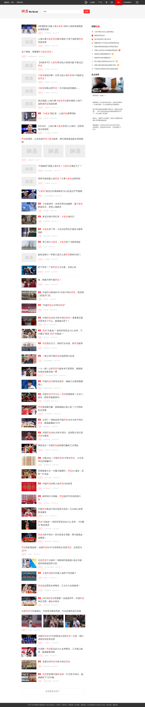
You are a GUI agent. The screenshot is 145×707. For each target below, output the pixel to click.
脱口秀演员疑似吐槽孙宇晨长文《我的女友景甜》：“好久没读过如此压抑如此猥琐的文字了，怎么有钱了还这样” (107, 111)
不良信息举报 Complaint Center (96, 705)
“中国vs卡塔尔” (53, 305)
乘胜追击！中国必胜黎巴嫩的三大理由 (58, 445)
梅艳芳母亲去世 (99, 35)
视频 (40, 118)
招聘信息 (70, 705)
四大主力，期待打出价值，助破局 (62, 343)
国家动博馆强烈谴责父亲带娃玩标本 (106, 47)
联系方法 (64, 705)
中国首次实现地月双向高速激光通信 (106, 69)
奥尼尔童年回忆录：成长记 (58, 216)
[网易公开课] (93, 2)
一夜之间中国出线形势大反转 (58, 355)
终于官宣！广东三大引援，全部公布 (57, 267)
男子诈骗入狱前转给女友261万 (104, 61)
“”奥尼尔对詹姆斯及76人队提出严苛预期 (60, 191)
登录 (118, 2)
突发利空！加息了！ (99, 95)
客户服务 (77, 705)
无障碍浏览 (20, 2)
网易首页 (6, 2)
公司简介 (58, 705)
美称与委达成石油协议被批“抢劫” (105, 65)
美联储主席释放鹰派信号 (102, 54)
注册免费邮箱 (127, 2)
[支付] (107, 2)
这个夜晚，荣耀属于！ (37, 51)
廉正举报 (109, 705)
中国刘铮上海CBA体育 (57, 483)
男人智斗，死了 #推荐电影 (61, 241)
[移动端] (86, 2)
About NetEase (50, 705)
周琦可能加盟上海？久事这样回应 (59, 178)
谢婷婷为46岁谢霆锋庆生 (102, 58)
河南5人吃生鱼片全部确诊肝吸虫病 (106, 50)
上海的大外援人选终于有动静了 (59, 573)
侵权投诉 (115, 705)
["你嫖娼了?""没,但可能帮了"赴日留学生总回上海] (107, 85)
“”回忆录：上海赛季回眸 (59, 113)
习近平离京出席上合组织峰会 (104, 32)
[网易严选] (100, 2)
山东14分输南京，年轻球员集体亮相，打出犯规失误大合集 (51, 611)
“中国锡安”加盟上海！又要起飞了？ (60, 165)
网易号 (40, 33)
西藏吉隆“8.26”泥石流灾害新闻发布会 (106, 43)
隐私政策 (83, 705)
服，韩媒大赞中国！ (49, 279)
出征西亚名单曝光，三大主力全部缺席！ (59, 585)
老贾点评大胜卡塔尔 (56, 661)
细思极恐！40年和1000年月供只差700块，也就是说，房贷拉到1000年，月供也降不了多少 (107, 127)
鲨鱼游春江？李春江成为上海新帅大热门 (59, 254)
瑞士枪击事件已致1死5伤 (102, 39)
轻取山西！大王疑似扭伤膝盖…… (59, 88)
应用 (12, 2)
